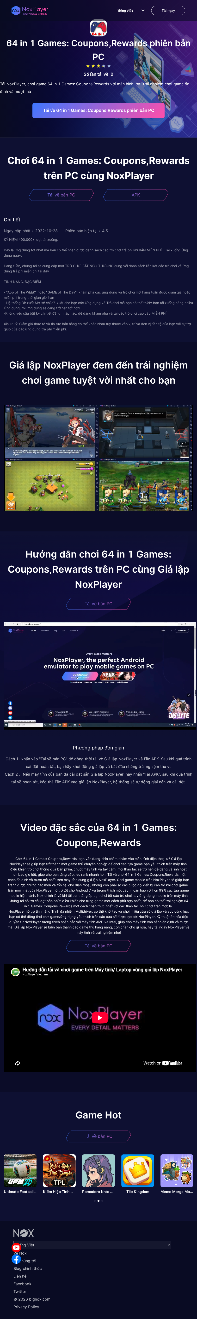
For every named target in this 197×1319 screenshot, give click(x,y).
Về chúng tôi (24, 1260)
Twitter (19, 1291)
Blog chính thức (27, 1268)
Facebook (22, 1283)
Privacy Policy (26, 1306)
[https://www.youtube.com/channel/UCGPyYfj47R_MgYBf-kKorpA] (16, 1247)
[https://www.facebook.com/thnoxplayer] (16, 1259)
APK (136, 194)
